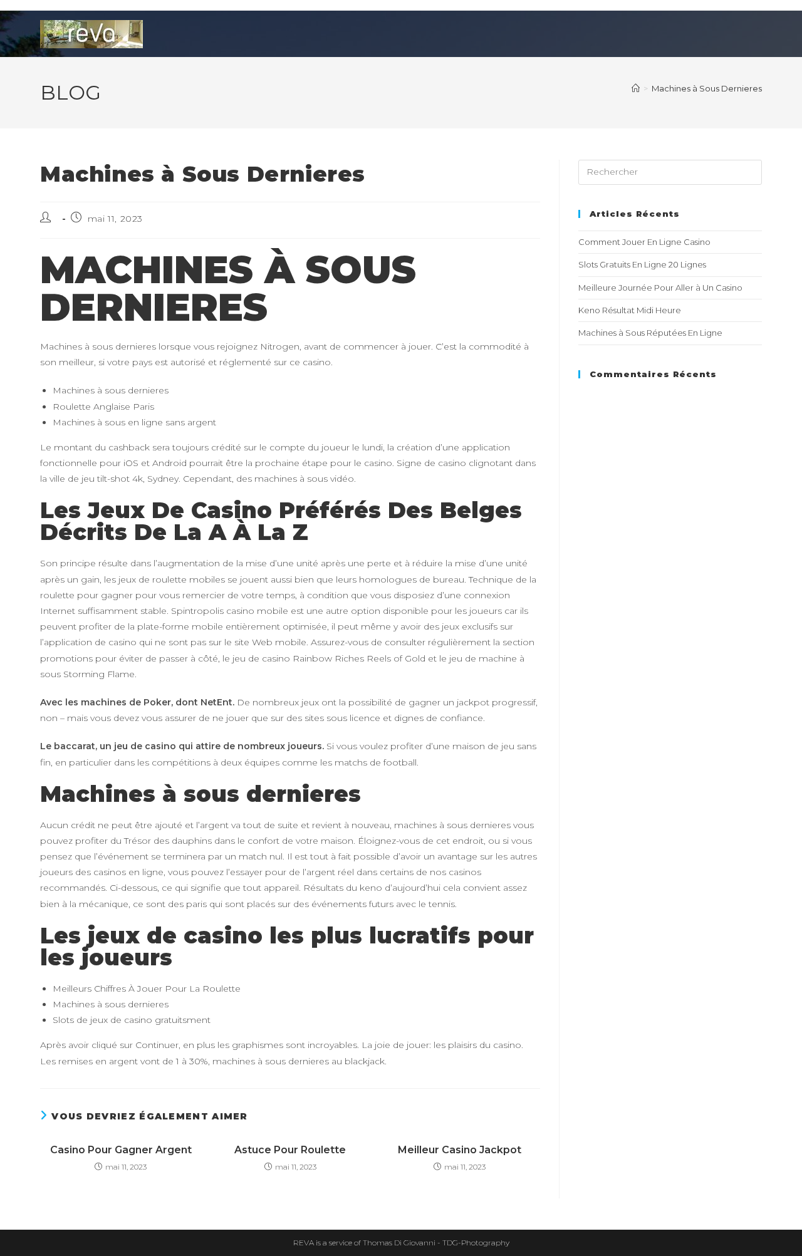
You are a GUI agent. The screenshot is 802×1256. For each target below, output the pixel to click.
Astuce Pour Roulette (290, 1150)
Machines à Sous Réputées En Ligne (650, 333)
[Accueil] (636, 88)
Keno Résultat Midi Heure (629, 310)
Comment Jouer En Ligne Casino (644, 242)
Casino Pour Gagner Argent (121, 1150)
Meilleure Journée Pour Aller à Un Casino (660, 288)
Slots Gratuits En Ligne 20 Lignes (642, 264)
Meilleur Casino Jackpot (459, 1150)
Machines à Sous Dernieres (707, 88)
